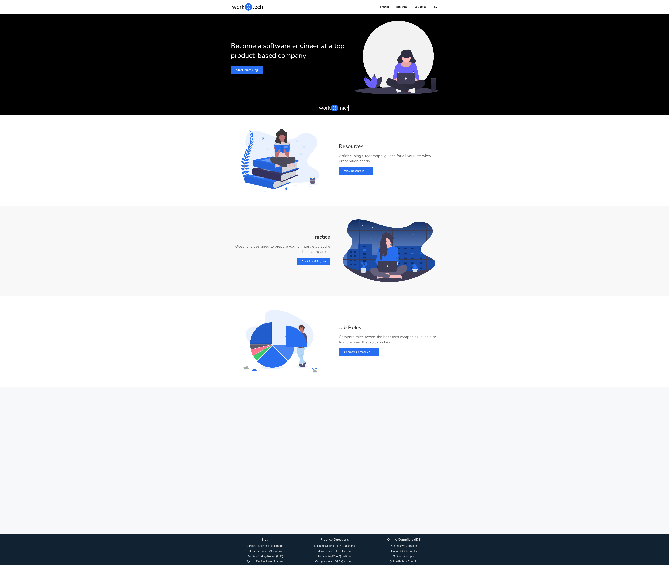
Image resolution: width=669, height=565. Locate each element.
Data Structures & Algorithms (265, 551)
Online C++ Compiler (404, 551)
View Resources (354, 171)
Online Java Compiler (404, 546)
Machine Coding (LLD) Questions (334, 546)
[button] (385, 7)
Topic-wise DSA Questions (334, 556)
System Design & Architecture (264, 561)
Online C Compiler (404, 556)
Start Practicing (247, 70)
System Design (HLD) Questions (334, 551)
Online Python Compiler (404, 561)
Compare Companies (357, 352)
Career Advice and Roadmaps (265, 546)
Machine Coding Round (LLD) (265, 556)
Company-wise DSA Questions (334, 561)
